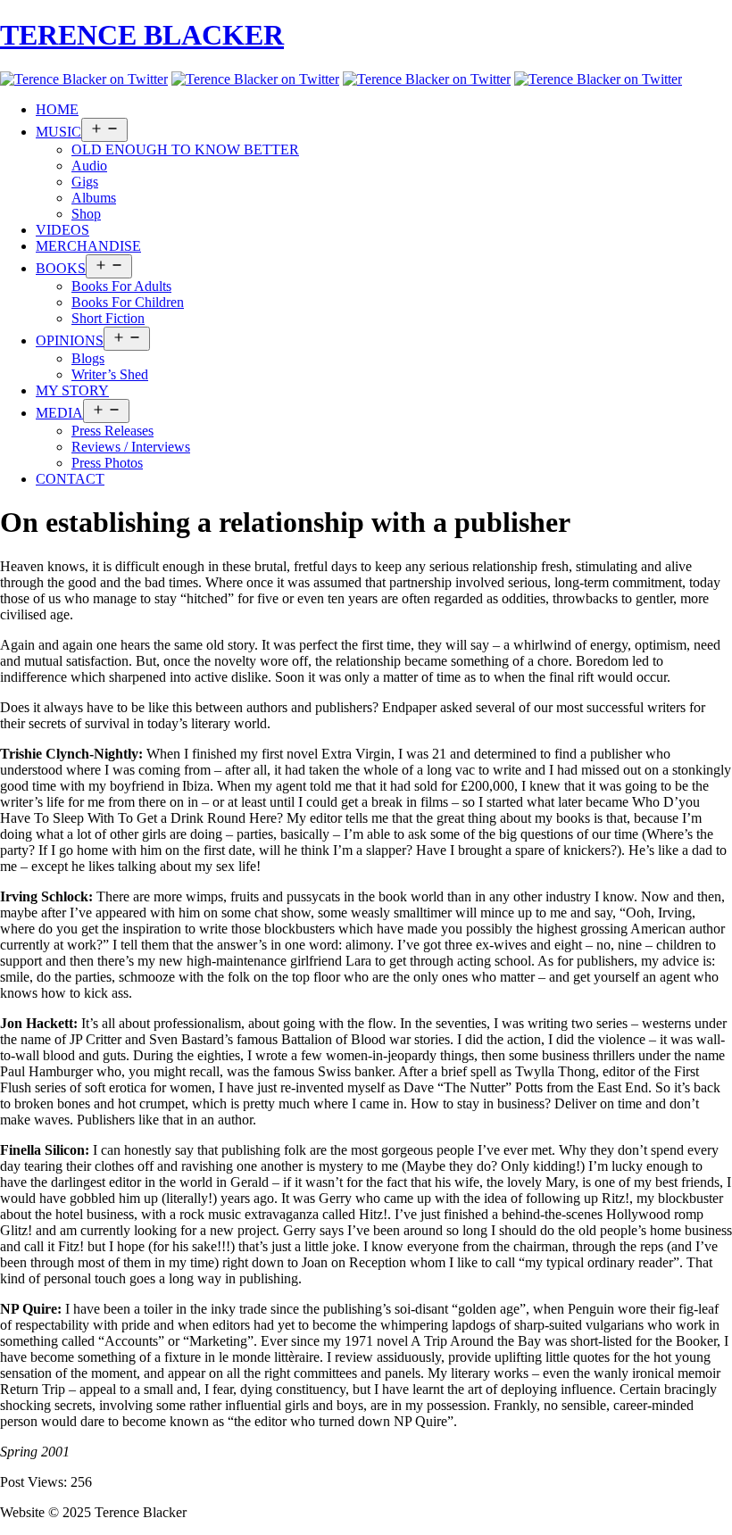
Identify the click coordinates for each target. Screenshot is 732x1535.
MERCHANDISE (88, 245)
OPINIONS (70, 340)
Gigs (84, 181)
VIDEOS (62, 229)
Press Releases (112, 430)
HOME (57, 109)
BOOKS (61, 268)
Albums (93, 197)
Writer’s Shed (109, 374)
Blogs (87, 358)
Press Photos (107, 462)
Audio (89, 165)
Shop (86, 213)
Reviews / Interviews (130, 446)
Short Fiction (108, 318)
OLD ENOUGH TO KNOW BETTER (185, 149)
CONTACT (70, 478)
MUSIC (58, 131)
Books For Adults (121, 286)
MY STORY (72, 390)
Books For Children (127, 302)
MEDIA (59, 412)
